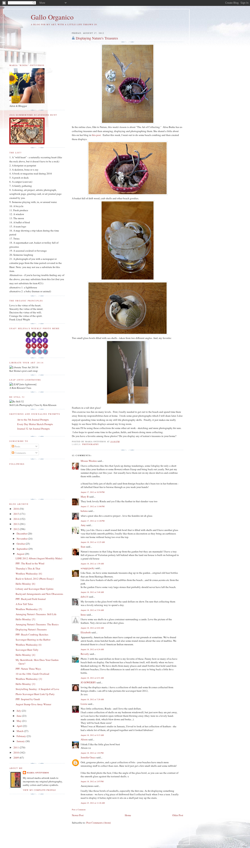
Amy (83, 525)
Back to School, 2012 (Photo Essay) (35, 578)
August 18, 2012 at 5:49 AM (92, 592)
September (22, 548)
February (22, 736)
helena (84, 511)
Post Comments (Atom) (98, 822)
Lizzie (84, 704)
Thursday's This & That (28, 568)
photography (90, 444)
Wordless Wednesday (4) (28, 644)
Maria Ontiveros (38, 772)
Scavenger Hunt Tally (27, 649)
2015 (16, 514)
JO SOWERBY (88, 682)
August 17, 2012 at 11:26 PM (92, 520)
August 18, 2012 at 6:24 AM (92, 649)
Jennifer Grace (88, 757)
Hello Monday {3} (25, 684)
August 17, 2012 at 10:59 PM (92, 492)
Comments (20, 453)
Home (128, 815)
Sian (83, 546)
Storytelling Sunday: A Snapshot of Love (37, 689)
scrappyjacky (88, 568)
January (21, 741)
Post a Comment (79, 809)
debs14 (84, 596)
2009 (16, 757)
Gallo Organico (52, 16)
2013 (16, 524)
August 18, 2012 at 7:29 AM (92, 699)
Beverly (85, 654)
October (21, 543)
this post (96, 135)
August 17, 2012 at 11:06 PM (92, 506)
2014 (16, 519)
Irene (83, 614)
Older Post (177, 815)
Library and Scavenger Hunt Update (35, 589)
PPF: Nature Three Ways (28, 668)
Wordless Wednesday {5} (29, 609)
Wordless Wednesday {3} (29, 679)
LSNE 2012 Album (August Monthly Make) (39, 558)
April (20, 726)
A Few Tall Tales (24, 604)
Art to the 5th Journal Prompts (33, 419)
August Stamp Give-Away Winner (33, 704)
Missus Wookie (89, 461)
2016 (16, 508)
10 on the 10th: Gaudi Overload (32, 674)
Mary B (85, 496)
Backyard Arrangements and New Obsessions (39, 594)
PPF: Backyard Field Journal (31, 599)
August (21, 554)
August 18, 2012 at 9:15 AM (92, 735)
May (19, 721)
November (22, 538)
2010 (16, 752)
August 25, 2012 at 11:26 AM (93, 803)
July (19, 710)
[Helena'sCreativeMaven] (37, 353)
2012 (16, 529)
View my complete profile (39, 790)
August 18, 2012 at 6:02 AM (92, 627)
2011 (16, 747)
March (20, 731)
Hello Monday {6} (25, 583)
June (19, 716)
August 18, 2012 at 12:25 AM (93, 542)
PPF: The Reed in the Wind (30, 563)
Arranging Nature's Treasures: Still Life (36, 614)
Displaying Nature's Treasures (97, 38)
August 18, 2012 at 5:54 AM (92, 610)
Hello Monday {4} (25, 655)
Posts (17, 446)
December (22, 533)
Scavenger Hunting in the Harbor (33, 639)
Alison (84, 739)
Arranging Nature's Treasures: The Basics (37, 624)
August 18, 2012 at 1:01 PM (92, 752)
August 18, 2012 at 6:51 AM (92, 677)
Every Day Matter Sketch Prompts (35, 424)
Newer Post (78, 815)
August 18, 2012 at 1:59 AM (92, 563)
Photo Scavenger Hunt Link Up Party (35, 694)
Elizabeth (86, 632)
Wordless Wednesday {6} (29, 573)
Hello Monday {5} (25, 619)
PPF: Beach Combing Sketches (32, 634)
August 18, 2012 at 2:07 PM (92, 781)
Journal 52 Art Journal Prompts (33, 428)
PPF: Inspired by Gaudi (28, 699)
